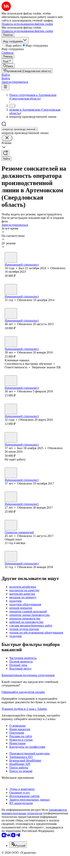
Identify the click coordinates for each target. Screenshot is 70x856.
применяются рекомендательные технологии (34, 811)
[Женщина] (11, 289)
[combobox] (20, 129)
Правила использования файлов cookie (27, 31)
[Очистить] (7, 138)
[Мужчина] (11, 257)
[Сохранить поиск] (5, 153)
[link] (8, 65)
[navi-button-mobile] (5, 87)
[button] (6, 74)
